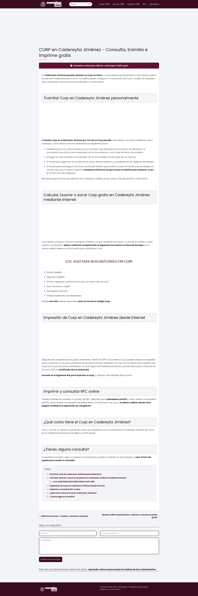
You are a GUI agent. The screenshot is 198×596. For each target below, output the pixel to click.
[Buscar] (89, 4)
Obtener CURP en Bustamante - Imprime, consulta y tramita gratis (129, 516)
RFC (144, 4)
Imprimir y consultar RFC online (65, 489)
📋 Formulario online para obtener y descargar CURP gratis (99, 65)
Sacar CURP (104, 4)
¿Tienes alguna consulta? (62, 496)
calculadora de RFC (117, 399)
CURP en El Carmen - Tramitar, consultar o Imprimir (64, 516)
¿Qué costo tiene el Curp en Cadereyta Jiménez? (73, 493)
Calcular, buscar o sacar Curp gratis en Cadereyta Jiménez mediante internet (88, 478)
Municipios (154, 4)
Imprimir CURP (134, 4)
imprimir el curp (85, 375)
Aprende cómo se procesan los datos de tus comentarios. (122, 569)
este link (53, 301)
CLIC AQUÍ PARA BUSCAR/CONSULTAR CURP (74, 481)
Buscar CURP (118, 4)
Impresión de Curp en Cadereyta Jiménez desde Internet (77, 485)
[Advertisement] (99, 28)
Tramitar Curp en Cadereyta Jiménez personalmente (75, 474)
